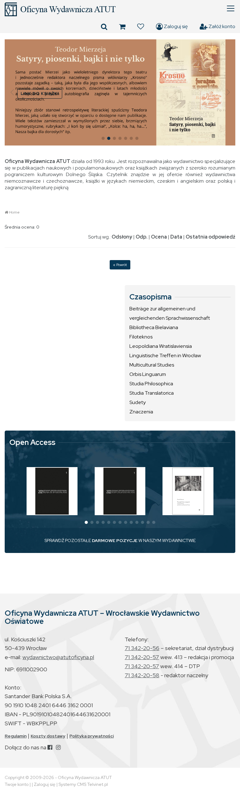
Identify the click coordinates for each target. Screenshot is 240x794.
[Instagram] (58, 747)
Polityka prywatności (91, 736)
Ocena (159, 237)
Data (176, 237)
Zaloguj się (175, 26)
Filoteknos (140, 336)
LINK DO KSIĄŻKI (40, 93)
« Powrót (120, 264)
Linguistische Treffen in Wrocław (165, 355)
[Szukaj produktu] (104, 26)
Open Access (32, 442)
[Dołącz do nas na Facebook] (50, 747)
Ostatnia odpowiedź (210, 237)
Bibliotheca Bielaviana (153, 327)
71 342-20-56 (142, 648)
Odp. (142, 237)
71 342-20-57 (142, 657)
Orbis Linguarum (147, 374)
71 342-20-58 (142, 675)
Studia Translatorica (151, 393)
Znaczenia (141, 411)
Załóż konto (221, 26)
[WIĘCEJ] (52, 491)
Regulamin (16, 736)
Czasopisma (150, 297)
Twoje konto (16, 784)
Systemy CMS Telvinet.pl (83, 784)
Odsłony (122, 237)
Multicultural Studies (151, 365)
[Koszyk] (122, 26)
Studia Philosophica (151, 383)
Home (14, 212)
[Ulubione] (140, 26)
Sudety (137, 402)
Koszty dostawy (48, 736)
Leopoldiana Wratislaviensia (160, 346)
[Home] (120, 9)
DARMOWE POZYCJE (115, 540)
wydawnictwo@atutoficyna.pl (58, 657)
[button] (12, 92)
